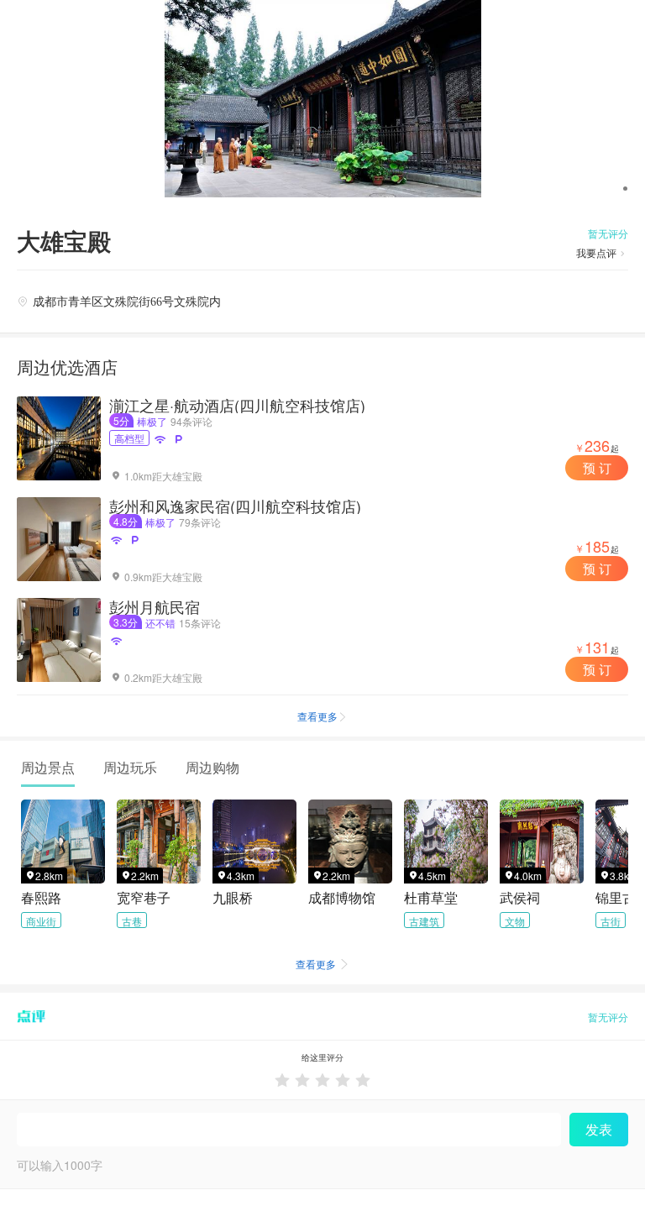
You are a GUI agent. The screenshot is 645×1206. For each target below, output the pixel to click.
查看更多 (322, 716)
